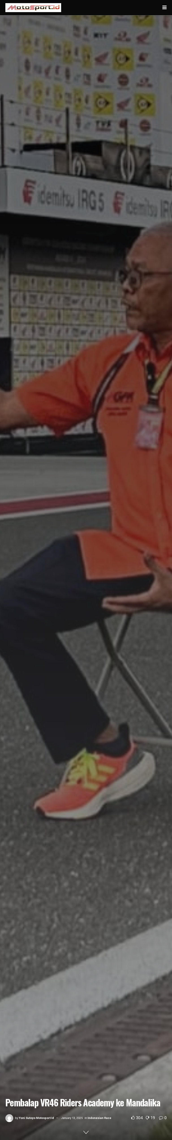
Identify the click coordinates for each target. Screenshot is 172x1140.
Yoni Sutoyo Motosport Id (36, 1118)
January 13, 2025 (72, 1118)
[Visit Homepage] (33, 7)
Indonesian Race (99, 1118)
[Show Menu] (164, 7)
